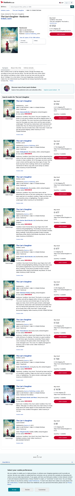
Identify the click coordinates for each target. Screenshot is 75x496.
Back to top (37, 457)
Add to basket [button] (61, 34)
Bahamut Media (25, 292)
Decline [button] (27, 489)
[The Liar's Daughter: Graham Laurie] (9, 402)
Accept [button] (14, 489)
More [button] (11, 80)
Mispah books (24, 431)
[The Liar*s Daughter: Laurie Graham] (9, 436)
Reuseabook (24, 330)
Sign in (67, 2)
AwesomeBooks (25, 112)
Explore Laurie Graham (50, 90)
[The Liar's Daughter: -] (9, 117)
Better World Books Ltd (27, 220)
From (23, 41)
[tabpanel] (24, 76)
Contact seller (19, 134)
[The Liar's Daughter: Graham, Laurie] (9, 157)
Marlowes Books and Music (28, 397)
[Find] (72, 6)
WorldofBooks (24, 367)
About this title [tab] (16, 68)
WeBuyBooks (24, 152)
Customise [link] (42, 489)
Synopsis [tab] (5, 68)
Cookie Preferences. (34, 480)
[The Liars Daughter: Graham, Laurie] (9, 335)
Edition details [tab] (29, 68)
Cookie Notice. (14, 482)
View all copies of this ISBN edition (30, 37)
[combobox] (40, 6)
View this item (53, 23)
